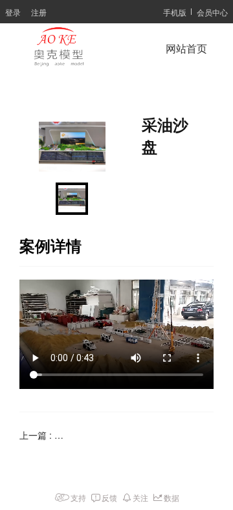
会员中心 (212, 11)
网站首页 (186, 48)
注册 (39, 11)
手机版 (174, 11)
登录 (13, 11)
